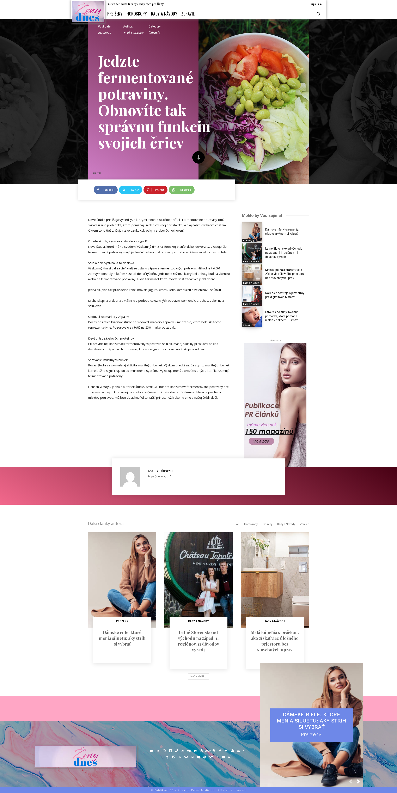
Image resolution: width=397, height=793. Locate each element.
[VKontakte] (186, 757)
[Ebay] (207, 751)
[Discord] (195, 751)
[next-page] (360, 782)
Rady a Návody (251, 261)
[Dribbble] (201, 751)
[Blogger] (158, 751)
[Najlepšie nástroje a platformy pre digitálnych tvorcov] (252, 296)
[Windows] (198, 757)
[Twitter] (180, 757)
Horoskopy (251, 524)
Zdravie (154, 32)
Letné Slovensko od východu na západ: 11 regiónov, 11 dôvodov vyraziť (283, 252)
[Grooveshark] (232, 751)
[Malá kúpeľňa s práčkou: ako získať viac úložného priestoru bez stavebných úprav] (252, 274)
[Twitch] (174, 757)
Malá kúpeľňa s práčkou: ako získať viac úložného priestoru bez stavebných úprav (284, 274)
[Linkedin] (239, 751)
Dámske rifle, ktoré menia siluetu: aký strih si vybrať (122, 638)
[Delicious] (176, 751)
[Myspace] (245, 751)
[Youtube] (223, 757)
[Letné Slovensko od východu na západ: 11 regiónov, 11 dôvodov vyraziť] (252, 253)
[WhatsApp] (192, 757)
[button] (318, 14)
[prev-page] (352, 782)
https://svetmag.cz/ (159, 476)
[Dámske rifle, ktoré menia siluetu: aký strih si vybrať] (252, 232)
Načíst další (197, 676)
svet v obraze (133, 32)
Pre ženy (247, 240)
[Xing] (229, 757)
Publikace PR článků (169, 790)
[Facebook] (220, 751)
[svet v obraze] (132, 477)
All (237, 524)
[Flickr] (226, 751)
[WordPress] (205, 757)
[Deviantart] (183, 751)
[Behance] (152, 751)
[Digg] (189, 751)
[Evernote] (214, 751)
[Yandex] (217, 757)
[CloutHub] (164, 751)
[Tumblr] (167, 757)
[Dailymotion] (170, 751)
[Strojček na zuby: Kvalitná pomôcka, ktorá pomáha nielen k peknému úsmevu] (252, 317)
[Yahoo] (211, 757)
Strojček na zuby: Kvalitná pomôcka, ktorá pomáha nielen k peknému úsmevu (282, 316)
